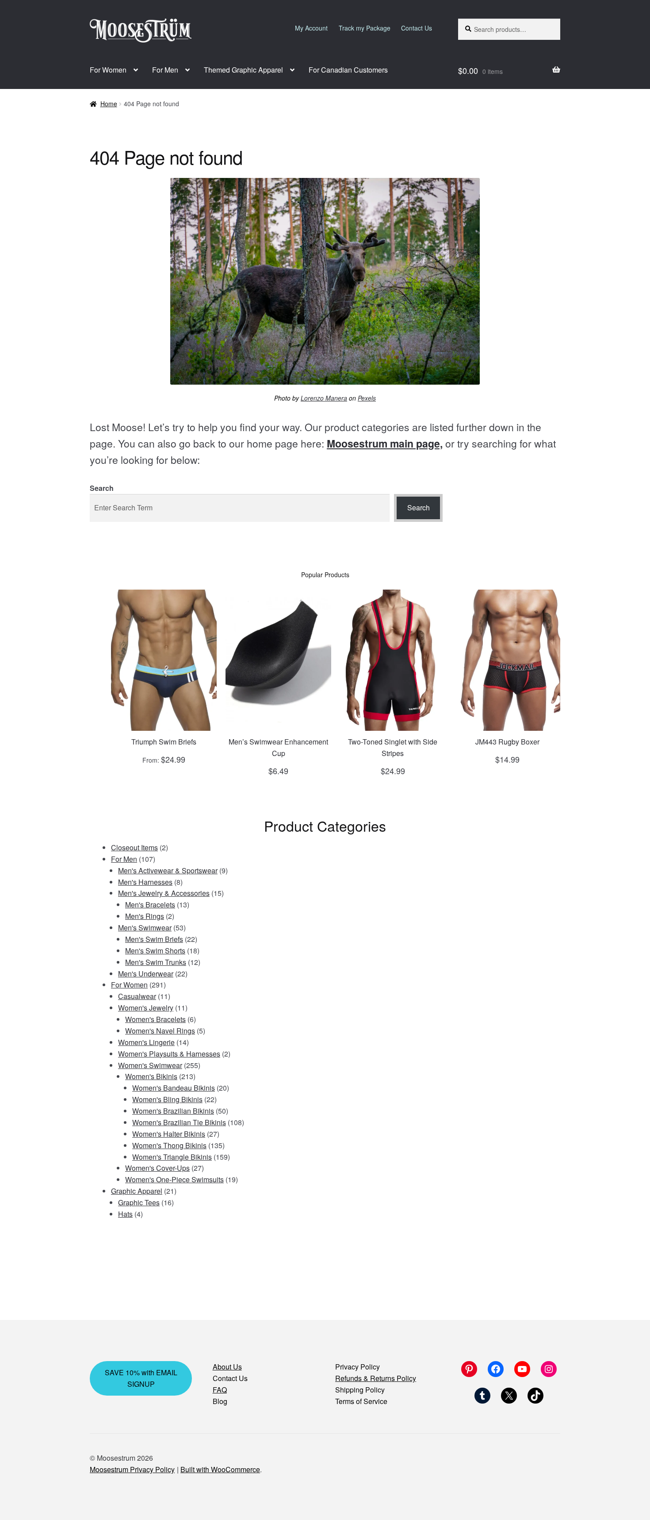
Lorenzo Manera (324, 398)
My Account (311, 27)
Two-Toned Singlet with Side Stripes (392, 747)
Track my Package (364, 27)
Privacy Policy (357, 1367)
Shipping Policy (360, 1390)
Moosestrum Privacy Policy (132, 1469)
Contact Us (416, 27)
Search (102, 488)
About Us (227, 1367)
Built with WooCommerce (220, 1469)
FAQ (220, 1390)
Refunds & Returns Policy (375, 1378)
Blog (220, 1401)
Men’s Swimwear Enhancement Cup (278, 747)
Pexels (367, 398)
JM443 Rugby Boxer (507, 742)
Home (108, 103)
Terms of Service (361, 1401)
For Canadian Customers (348, 70)
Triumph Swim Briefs (163, 742)
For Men (165, 70)
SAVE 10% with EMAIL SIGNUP (141, 1378)
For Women (108, 70)
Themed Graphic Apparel (243, 70)
